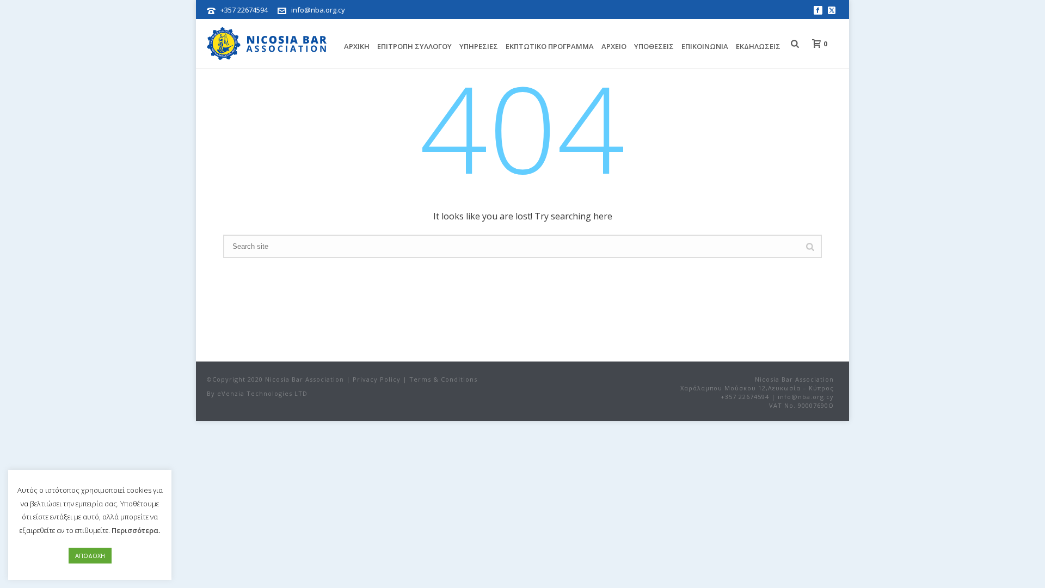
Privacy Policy (377, 379)
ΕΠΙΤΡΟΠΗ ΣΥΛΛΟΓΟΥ (414, 46)
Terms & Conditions (443, 379)
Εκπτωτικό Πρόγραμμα (550, 46)
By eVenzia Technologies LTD (257, 393)
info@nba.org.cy (318, 10)
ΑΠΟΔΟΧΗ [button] (90, 556)
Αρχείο (613, 46)
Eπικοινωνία (704, 46)
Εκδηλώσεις (758, 46)
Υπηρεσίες (478, 46)
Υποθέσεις (654, 46)
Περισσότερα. (136, 530)
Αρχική (357, 46)
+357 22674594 (244, 10)
